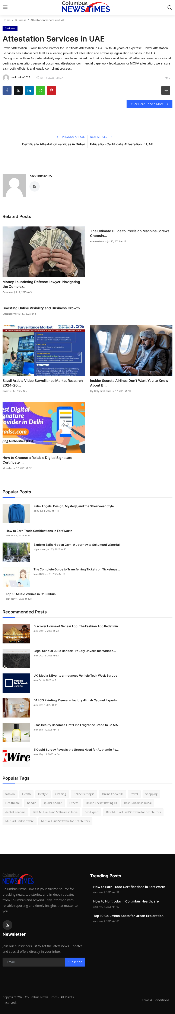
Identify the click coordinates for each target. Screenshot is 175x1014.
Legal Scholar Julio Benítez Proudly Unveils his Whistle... (75, 651)
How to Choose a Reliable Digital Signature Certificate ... (37, 459)
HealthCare (12, 803)
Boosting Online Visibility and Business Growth (41, 308)
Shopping (151, 794)
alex (8, 535)
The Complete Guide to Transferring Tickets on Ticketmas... (77, 569)
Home (6, 20)
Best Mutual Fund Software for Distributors (133, 812)
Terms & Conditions (154, 1000)
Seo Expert (92, 812)
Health (26, 794)
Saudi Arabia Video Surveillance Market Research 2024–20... (43, 382)
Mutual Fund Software (19, 821)
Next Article (99, 137)
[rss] (7, 925)
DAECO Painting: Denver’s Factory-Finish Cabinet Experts (75, 700)
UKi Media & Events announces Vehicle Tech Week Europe (75, 675)
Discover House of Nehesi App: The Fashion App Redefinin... (77, 626)
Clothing (60, 794)
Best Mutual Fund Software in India (55, 812)
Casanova (8, 292)
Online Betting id (84, 794)
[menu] (5, 7)
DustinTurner (10, 313)
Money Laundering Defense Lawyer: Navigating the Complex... (41, 284)
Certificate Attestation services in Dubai (53, 144)
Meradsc (7, 468)
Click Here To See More (147, 104)
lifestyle (43, 794)
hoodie (31, 803)
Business (20, 20)
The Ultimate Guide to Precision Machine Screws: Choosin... (130, 233)
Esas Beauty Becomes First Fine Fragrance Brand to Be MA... (77, 725)
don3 (36, 510)
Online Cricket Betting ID (101, 803)
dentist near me (15, 812)
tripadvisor (40, 549)
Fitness (73, 803)
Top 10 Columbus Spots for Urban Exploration (128, 916)
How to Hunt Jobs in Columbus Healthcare (126, 901)
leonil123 (39, 574)
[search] (169, 7)
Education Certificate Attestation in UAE (121, 144)
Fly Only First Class (100, 390)
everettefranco (98, 241)
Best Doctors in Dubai (138, 803)
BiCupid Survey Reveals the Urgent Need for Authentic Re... (76, 749)
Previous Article (73, 137)
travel (134, 794)
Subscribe (75, 962)
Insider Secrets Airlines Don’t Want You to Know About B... (129, 382)
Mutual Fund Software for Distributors (65, 821)
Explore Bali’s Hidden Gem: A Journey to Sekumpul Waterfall (77, 544)
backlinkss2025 (40, 176)
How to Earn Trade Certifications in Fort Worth (39, 531)
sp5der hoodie (53, 803)
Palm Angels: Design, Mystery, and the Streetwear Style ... (75, 506)
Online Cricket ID (112, 794)
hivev (6, 390)
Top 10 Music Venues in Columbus (31, 594)
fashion (10, 794)
